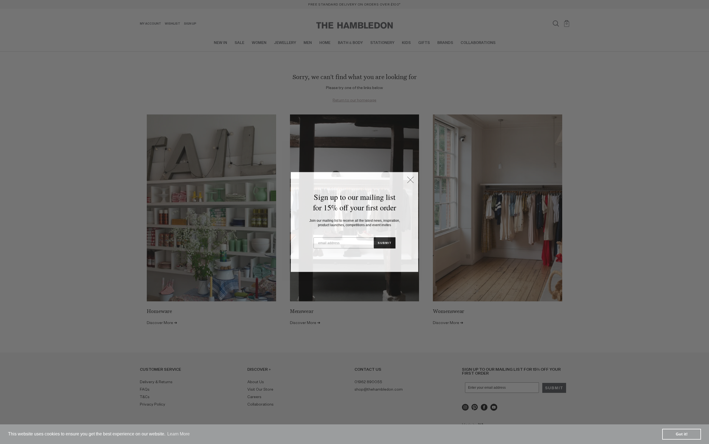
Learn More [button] (178, 434)
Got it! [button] (682, 434)
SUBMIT (385, 242)
